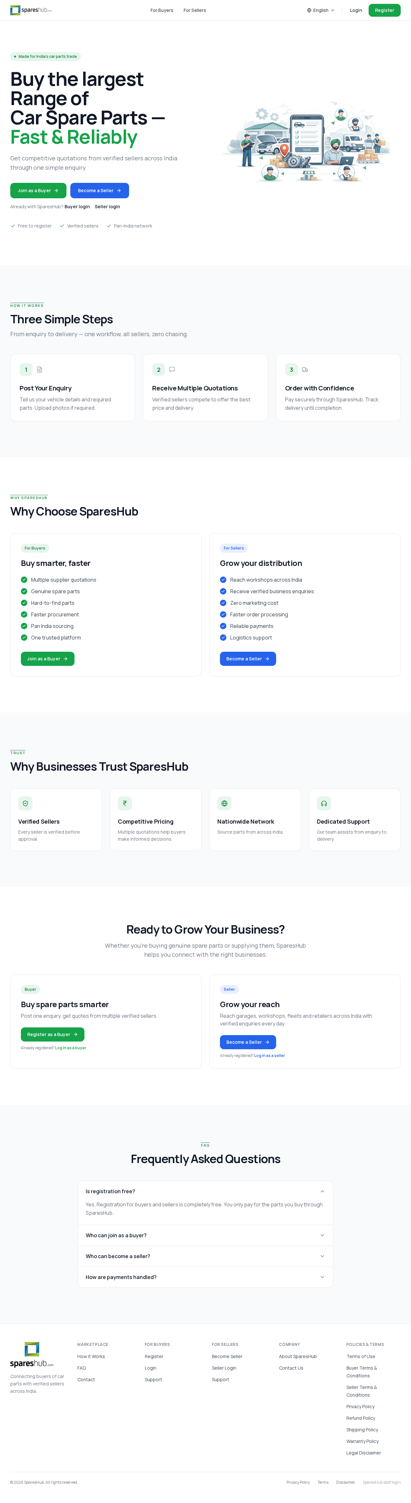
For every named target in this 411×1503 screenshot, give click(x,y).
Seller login (107, 206)
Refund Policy (360, 1418)
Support (153, 1379)
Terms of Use (360, 1356)
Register (384, 10)
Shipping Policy (362, 1430)
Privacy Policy (360, 1406)
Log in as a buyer (70, 1048)
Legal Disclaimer (363, 1453)
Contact (86, 1379)
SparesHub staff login (382, 1482)
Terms (323, 1482)
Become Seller (227, 1356)
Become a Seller (96, 190)
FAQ (81, 1368)
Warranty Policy (362, 1441)
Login (356, 10)
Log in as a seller (269, 1055)
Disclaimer (345, 1482)
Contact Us (291, 1368)
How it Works (91, 1356)
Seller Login (224, 1368)
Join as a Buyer (34, 190)
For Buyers (162, 10)
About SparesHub (298, 1356)
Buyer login (77, 206)
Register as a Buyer (48, 1034)
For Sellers (195, 10)
